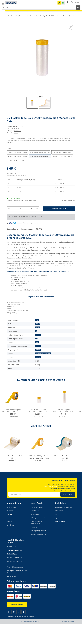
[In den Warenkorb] (8, 22)
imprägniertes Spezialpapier (43, 353)
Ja (36, 331)
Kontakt (9, 521)
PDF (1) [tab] (39, 229)
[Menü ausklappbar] (3, 3)
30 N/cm (38, 349)
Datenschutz (59, 511)
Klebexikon (34, 527)
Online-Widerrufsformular (63, 507)
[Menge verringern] (9, 208)
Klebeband (17, 131)
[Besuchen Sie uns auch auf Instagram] (14, 612)
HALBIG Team (11, 507)
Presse (9, 518)
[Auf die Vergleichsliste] (71, 27)
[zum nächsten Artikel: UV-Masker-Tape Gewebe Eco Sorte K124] (73, 16)
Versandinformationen (38, 534)
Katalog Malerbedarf (37, 518)
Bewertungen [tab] (27, 229)
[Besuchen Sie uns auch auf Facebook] (9, 612)
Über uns (10, 511)
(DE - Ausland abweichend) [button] (28, 200)
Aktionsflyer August (37, 507)
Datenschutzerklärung (50, 486)
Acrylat (37, 327)
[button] (67, 2)
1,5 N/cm (38, 335)
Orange (38, 323)
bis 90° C (38, 346)
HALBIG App (35, 514)
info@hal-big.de (12, 554)
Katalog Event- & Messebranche (36, 522)
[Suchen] (78, 7)
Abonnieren (67, 494)
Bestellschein (35, 511)
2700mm (38, 357)
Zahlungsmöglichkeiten (38, 531)
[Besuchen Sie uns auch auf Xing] (18, 612)
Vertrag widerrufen (17, 605)
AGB (56, 514)
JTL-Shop (71, 621)
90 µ (37, 320)
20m (37, 342)
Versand (23, 175)
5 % (37, 338)
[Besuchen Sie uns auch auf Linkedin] (23, 612)
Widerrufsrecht (60, 521)
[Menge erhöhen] (37, 208)
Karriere (9, 514)
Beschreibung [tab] (12, 229)
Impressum (58, 518)
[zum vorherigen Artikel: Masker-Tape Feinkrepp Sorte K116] (69, 16)
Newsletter (10, 525)
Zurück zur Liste (12, 16)
